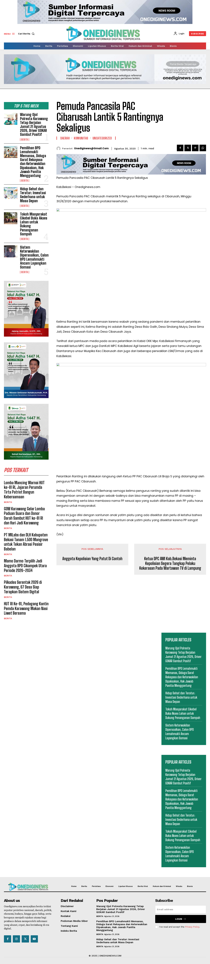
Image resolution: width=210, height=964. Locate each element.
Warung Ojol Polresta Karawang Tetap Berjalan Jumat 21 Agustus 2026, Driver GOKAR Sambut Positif (34, 124)
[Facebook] (180, 148)
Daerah (65, 138)
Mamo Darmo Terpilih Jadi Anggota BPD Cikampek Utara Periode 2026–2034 (25, 566)
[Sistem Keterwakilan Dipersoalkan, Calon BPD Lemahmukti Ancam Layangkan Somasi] (10, 251)
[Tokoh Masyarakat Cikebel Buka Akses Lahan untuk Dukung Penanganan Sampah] (10, 218)
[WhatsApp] (203, 148)
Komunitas (81, 138)
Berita (24, 139)
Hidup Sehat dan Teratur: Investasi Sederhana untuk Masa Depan (33, 195)
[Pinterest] (195, 148)
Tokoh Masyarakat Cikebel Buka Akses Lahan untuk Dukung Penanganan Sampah (33, 224)
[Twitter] (187, 148)
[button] (27, 33)
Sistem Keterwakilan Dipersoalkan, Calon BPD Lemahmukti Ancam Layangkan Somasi (34, 257)
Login (178, 919)
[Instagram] (16, 939)
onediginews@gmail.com (91, 148)
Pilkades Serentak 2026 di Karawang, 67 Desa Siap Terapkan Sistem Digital (23, 587)
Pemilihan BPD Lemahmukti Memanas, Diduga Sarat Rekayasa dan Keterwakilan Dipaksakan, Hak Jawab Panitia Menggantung (33, 162)
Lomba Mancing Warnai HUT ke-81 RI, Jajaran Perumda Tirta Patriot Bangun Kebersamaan (24, 489)
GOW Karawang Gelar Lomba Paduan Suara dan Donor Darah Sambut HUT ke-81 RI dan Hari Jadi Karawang (24, 515)
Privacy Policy (192, 927)
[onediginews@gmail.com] (59, 148)
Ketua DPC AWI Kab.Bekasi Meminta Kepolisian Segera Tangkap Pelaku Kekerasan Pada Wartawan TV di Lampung (170, 563)
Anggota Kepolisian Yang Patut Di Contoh (92, 558)
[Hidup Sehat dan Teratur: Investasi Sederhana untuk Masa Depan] (10, 193)
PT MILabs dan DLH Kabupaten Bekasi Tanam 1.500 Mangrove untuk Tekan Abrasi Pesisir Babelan (26, 541)
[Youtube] (34, 939)
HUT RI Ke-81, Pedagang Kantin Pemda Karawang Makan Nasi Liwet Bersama (26, 608)
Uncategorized (102, 138)
